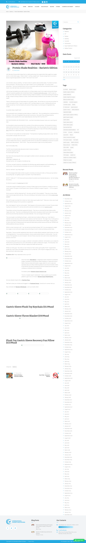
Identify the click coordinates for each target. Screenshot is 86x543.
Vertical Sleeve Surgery (68, 152)
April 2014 (67, 505)
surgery (71, 147)
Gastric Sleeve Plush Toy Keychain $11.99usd (30, 306)
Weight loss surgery (67, 160)
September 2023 (68, 234)
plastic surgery (66, 142)
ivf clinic (65, 132)
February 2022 (68, 280)
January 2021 (68, 311)
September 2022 (68, 263)
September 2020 (68, 320)
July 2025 (67, 208)
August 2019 (67, 352)
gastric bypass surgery (68, 117)
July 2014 (67, 498)
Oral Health (75, 139)
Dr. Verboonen (66, 107)
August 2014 (67, 495)
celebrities (65, 102)
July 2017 (67, 411)
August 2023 (68, 237)
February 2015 (68, 481)
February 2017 (68, 423)
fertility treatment (75, 109)
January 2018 (68, 397)
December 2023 (68, 227)
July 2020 (67, 325)
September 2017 (68, 407)
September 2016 (68, 435)
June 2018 (67, 385)
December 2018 (68, 371)
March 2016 (67, 450)
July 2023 (67, 239)
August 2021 (67, 294)
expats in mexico (66, 109)
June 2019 (67, 356)
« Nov (64, 79)
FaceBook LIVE (10, 254)
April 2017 (67, 419)
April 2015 (67, 476)
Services (30, 6)
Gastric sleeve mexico (67, 122)
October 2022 (68, 261)
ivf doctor (70, 132)
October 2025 (68, 201)
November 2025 (68, 198)
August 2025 (68, 206)
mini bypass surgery (67, 139)
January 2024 (68, 225)
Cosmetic (67, 41)
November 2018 (68, 373)
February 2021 (68, 308)
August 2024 (68, 215)
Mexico (71, 134)
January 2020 (68, 340)
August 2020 (68, 323)
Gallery (37, 6)
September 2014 (68, 493)
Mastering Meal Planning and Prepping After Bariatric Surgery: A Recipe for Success (74, 176)
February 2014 (68, 510)
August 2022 (68, 265)
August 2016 (67, 438)
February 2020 (68, 337)
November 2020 (68, 316)
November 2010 (68, 514)
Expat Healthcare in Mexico (71, 45)
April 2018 (67, 390)
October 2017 (68, 404)
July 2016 (67, 440)
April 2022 (67, 275)
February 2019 (68, 366)
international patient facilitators (69, 129)
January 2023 (68, 253)
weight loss (72, 154)
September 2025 (68, 203)
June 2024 (67, 218)
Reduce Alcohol (66, 144)
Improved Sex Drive (67, 127)
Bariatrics (11, 11)
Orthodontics (68, 43)
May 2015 (67, 474)
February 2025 (68, 210)
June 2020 (67, 328)
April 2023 (67, 246)
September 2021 (68, 292)
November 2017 (68, 402)
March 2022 (67, 277)
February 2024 (68, 222)
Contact (77, 6)
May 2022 (67, 273)
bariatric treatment (67, 94)
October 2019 (68, 347)
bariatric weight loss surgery (69, 97)
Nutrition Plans (26, 280)
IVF (65, 34)
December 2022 (68, 256)
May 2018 (67, 387)
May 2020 (67, 330)
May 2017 (67, 416)
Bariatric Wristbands (21, 286)
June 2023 (67, 241)
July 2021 (67, 297)
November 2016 (68, 431)
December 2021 (68, 285)
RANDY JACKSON (74, 142)
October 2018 (68, 375)
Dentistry (67, 38)
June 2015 (67, 471)
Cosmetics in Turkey (67, 6)
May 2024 (67, 220)
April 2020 (67, 332)
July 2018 (67, 383)
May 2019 (67, 359)
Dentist (73, 104)
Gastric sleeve (66, 119)
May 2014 (67, 502)
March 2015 (67, 478)
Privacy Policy (31, 541)
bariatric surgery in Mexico (68, 92)
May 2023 (67, 244)
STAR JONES (66, 147)
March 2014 (67, 507)
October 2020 (68, 318)
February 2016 (68, 452)
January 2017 (68, 426)
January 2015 (68, 483)
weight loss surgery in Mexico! (69, 162)
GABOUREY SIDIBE (67, 112)
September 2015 (68, 464)
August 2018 (67, 380)
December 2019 (68, 342)
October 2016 (68, 433)
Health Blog (44, 6)
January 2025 (68, 213)
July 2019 (67, 354)
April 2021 (67, 304)
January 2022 (68, 282)
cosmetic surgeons (73, 102)
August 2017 (67, 409)
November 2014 (68, 488)
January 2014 (68, 512)
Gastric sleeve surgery (68, 124)
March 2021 (67, 306)
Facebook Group (34, 283)
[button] (79, 540)
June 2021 (67, 299)
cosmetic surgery (67, 104)
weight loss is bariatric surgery (69, 157)
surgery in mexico (67, 149)
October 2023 (68, 232)
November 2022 (68, 258)
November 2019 (68, 344)
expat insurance (74, 107)
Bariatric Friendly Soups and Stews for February (74, 186)
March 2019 (67, 364)
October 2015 (68, 462)
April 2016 (67, 447)
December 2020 (68, 313)
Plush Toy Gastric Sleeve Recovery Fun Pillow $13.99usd (30, 341)
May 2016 (67, 445)
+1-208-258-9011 (11, 1)
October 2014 (68, 490)
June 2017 (67, 414)
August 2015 (67, 466)
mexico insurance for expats (69, 137)
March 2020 (67, 335)
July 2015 (67, 469)
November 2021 (68, 287)
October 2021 (68, 289)
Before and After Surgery (68, 99)
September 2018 (68, 378)
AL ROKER (65, 89)
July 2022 (67, 268)
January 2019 (68, 368)
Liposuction (65, 134)
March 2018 (67, 392)
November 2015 (68, 459)
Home (24, 6)
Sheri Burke (16, 70)
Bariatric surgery (72, 89)
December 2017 (68, 399)
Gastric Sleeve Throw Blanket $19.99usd (27, 315)
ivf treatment (76, 132)
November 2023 (68, 230)
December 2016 (68, 428)
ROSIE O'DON (74, 144)
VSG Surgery (66, 154)
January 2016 (68, 454)
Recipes (52, 6)
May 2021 (67, 301)
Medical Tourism (68, 48)
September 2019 (68, 349)
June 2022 (67, 270)
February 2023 (68, 251)
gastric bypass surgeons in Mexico (70, 114)
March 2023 (67, 249)
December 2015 (68, 457)
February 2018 (68, 395)
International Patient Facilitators (20, 541)
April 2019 (67, 361)
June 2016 (67, 442)
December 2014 (68, 486)
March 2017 (67, 421)
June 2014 (67, 500)
